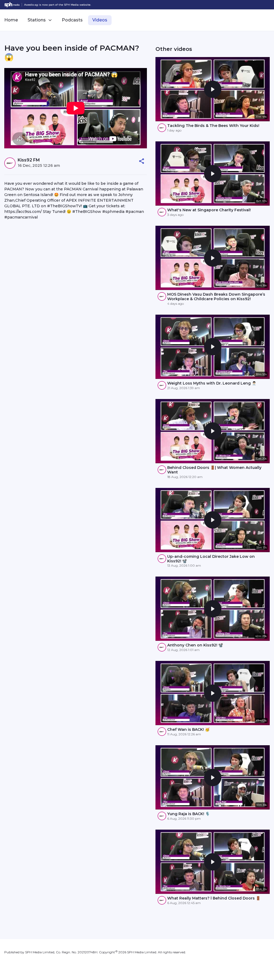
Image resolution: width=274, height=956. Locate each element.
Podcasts (72, 19)
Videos (99, 19)
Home (11, 19)
